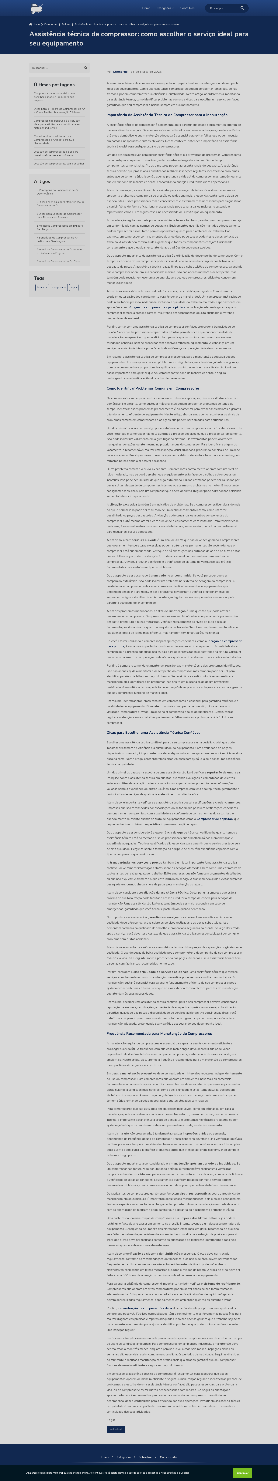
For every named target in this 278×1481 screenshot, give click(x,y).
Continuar (242, 1473)
